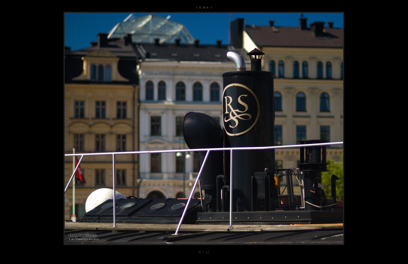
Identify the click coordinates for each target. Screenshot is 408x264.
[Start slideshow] (207, 7)
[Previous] (120, 128)
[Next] (288, 128)
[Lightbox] (200, 7)
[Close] (204, 7)
